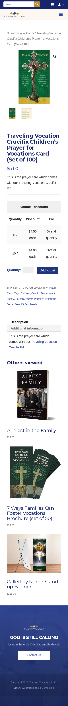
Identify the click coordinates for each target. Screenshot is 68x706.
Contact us (34, 655)
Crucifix (35, 293)
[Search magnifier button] (37, 4)
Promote (39, 298)
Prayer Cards (25, 33)
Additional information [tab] (28, 328)
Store (10, 33)
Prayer (29, 298)
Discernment (48, 293)
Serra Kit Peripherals (25, 304)
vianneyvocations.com (27, 688)
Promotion (50, 298)
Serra (10, 304)
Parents (20, 298)
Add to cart (47, 270)
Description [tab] (19, 322)
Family (10, 298)
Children (25, 293)
